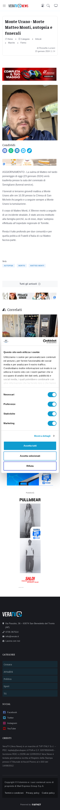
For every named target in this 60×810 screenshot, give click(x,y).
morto (21, 266)
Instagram (12, 723)
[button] (50, 6)
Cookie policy (48, 793)
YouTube (11, 728)
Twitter (10, 717)
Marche (11, 43)
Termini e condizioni (14, 793)
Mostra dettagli (42, 436)
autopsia (8, 266)
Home (10, 39)
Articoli (38, 39)
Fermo (23, 43)
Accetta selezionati (30, 456)
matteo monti (37, 266)
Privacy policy (32, 793)
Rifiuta (30, 466)
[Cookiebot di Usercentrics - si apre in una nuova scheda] (43, 341)
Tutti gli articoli (28, 283)
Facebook (12, 712)
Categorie (25, 39)
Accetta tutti (30, 445)
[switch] (52, 404)
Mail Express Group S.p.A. (30, 786)
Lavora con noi (13, 641)
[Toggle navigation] (4, 5)
